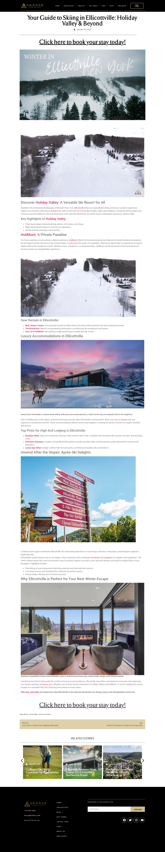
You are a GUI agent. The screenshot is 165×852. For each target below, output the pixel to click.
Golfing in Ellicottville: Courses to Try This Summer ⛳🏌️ (42, 772)
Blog (111, 6)
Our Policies (69, 6)
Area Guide (122, 6)
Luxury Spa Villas (33, 448)
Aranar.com (56, 211)
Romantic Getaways (34, 442)
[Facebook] (124, 820)
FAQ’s (59, 826)
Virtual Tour (62, 822)
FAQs (103, 6)
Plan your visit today (30, 692)
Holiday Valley (47, 202)
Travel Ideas (33, 714)
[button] (22, 760)
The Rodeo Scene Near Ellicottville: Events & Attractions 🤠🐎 (119, 772)
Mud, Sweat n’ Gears (34, 325)
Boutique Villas (32, 436)
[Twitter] (130, 820)
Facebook (94, 557)
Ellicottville (79, 208)
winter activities (44, 714)
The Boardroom (32, 328)
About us (81, 6)
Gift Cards (93, 6)
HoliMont (28, 235)
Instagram (108, 557)
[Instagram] (136, 820)
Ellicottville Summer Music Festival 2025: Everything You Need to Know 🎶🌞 (81, 772)
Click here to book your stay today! (82, 41)
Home (57, 6)
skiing (26, 714)
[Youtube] (142, 820)
